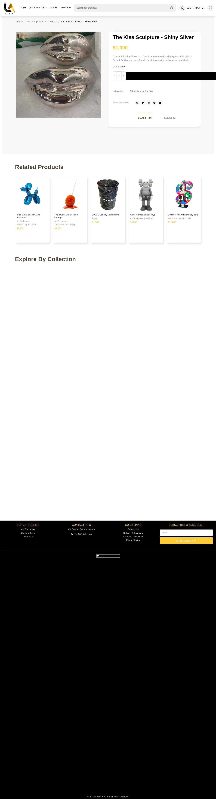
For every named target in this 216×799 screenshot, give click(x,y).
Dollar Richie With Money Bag (183, 214)
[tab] (145, 118)
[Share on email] (160, 103)
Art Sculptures (35, 21)
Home (20, 21)
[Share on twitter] (143, 103)
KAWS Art (148, 218)
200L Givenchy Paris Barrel (105, 214)
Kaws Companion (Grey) (142, 214)
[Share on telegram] (154, 103)
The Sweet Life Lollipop (64, 225)
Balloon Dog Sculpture (26, 225)
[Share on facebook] (137, 103)
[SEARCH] (172, 8)
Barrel (95, 218)
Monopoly (186, 218)
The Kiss (52, 21)
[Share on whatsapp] (149, 103)
